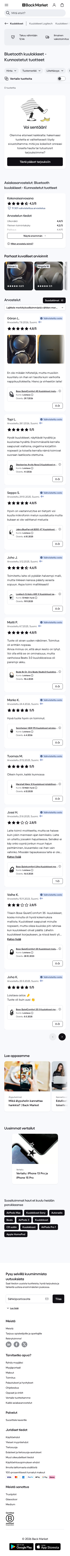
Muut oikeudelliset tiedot (20, 1457)
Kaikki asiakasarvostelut (19, 1402)
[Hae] (8, 13)
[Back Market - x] (24, 1344)
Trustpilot (11, 1494)
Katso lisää (14, 856)
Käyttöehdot (13, 1437)
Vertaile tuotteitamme (18, 1397)
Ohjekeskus (12, 1387)
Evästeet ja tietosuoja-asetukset (23, 1452)
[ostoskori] (62, 5)
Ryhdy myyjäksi (14, 1362)
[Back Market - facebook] (16, 1344)
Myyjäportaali (13, 1367)
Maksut (10, 1372)
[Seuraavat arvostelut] (62, 1036)
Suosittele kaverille (16, 1420)
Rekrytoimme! (14, 1338)
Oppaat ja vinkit (14, 1392)
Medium (10, 1504)
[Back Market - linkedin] (8, 1344)
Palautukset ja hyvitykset (19, 1382)
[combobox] (11, 71)
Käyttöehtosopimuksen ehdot (23, 1462)
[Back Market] (35, 5)
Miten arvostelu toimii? (22, 243)
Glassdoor (11, 1499)
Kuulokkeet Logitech (41, 23)
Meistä (9, 1328)
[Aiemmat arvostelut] (52, 1036)
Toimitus (10, 1377)
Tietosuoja (11, 1447)
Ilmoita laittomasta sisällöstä (21, 1467)
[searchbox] (37, 13)
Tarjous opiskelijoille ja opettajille (24, 1333)
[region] (35, 276)
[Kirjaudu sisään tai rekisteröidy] (54, 5)
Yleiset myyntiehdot (17, 1442)
